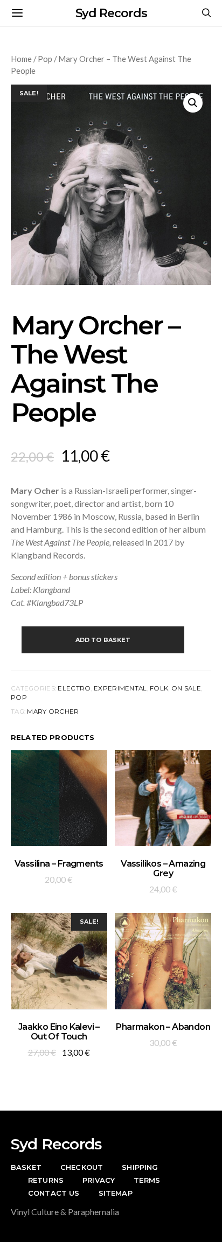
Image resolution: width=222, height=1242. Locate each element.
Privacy (98, 1180)
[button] (193, 103)
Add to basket (103, 640)
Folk (159, 688)
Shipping (140, 1167)
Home (21, 59)
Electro (74, 688)
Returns (46, 1180)
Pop (45, 59)
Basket (26, 1167)
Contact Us (54, 1193)
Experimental (120, 688)
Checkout (81, 1167)
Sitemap (116, 1193)
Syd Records (111, 13)
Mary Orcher (53, 711)
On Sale (186, 688)
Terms (147, 1180)
